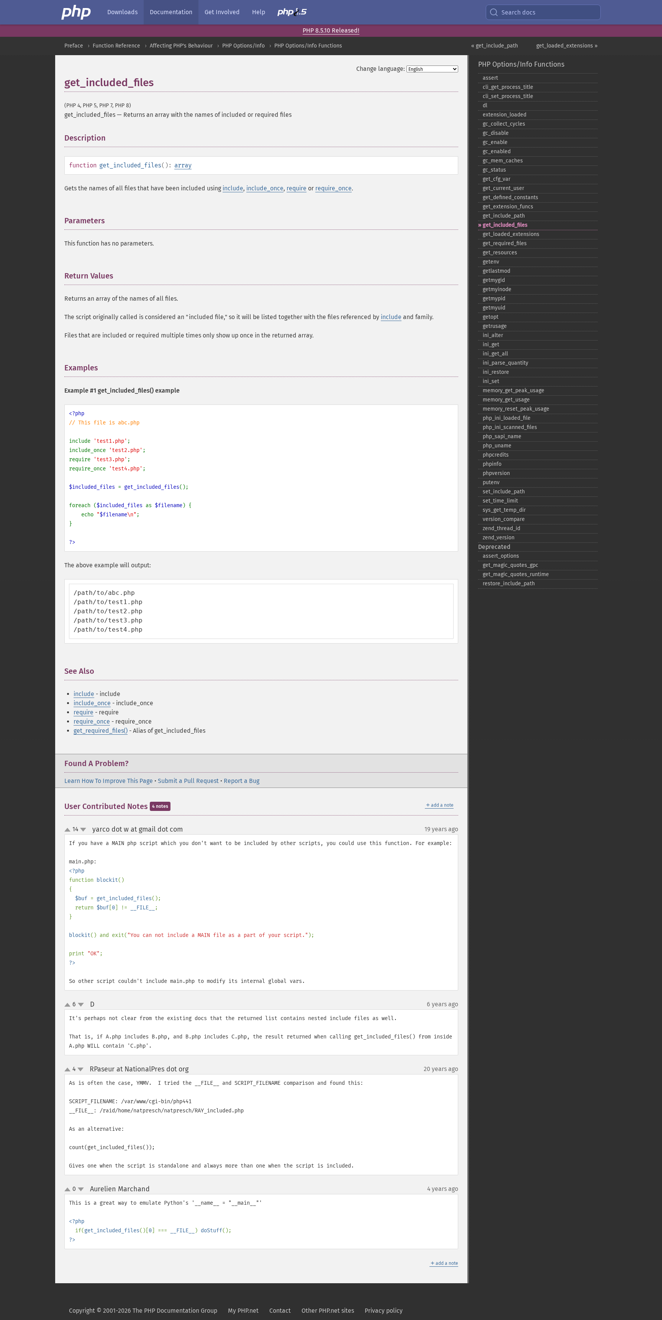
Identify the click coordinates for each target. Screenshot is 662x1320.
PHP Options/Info (243, 46)
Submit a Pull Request (188, 780)
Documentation (171, 12)
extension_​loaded (504, 114)
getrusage (495, 326)
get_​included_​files (505, 225)
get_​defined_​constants (510, 197)
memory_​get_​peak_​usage (513, 390)
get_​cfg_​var (496, 179)
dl (485, 105)
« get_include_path (494, 46)
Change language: (380, 68)
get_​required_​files (505, 243)
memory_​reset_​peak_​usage (516, 409)
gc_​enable (495, 142)
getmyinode (497, 289)
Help (258, 12)
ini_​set (491, 381)
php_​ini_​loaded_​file (507, 418)
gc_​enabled (497, 151)
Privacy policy (384, 1310)
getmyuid (494, 308)
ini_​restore (496, 372)
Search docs (518, 12)
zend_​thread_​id (501, 528)
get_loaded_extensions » (567, 46)
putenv (491, 482)
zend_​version (499, 537)
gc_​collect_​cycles (504, 124)
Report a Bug (241, 780)
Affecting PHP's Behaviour (181, 46)
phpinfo (492, 464)
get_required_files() (101, 730)
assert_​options (501, 556)
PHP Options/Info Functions (308, 46)
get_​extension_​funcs (508, 206)
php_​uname (497, 445)
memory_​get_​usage (506, 399)
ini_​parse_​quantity (505, 363)
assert (490, 78)
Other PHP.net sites (328, 1310)
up (68, 830)
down (83, 830)
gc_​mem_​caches (503, 160)
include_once (264, 188)
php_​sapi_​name (502, 436)
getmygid (494, 280)
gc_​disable (496, 133)
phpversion (496, 473)
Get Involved (222, 12)
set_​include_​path (504, 491)
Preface (73, 46)
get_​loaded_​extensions (511, 234)
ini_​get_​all (495, 353)
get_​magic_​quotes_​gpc (510, 565)
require (296, 188)
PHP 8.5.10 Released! (331, 30)
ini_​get (491, 344)
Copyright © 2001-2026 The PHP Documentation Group (143, 1310)
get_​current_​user (503, 188)
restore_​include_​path (509, 583)
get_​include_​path (504, 216)
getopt (490, 317)
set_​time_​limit (500, 501)
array (183, 165)
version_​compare (504, 519)
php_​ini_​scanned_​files (510, 427)
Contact (280, 1310)
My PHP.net (243, 1310)
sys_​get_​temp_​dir (504, 510)
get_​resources (500, 252)
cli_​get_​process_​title (508, 87)
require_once (333, 188)
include (233, 188)
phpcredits (496, 455)
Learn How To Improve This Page (108, 780)
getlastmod (496, 271)
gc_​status (494, 170)
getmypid (494, 298)
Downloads (122, 12)
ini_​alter (493, 335)
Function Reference (116, 46)
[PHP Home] (76, 12)
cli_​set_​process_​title (508, 96)
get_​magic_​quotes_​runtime (516, 574)
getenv (491, 262)
